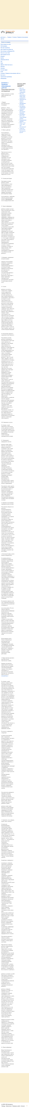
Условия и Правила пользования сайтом (10, 73)
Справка (9, 37)
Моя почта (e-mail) (5, 53)
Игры (2, 63)
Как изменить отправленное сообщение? (22, 108)
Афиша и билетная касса (6, 64)
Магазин (3, 66)
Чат (1, 61)
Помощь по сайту (10, 31)
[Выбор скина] (26, 1106)
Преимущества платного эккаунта (23, 101)
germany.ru (3, 37)
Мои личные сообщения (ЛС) (7, 51)
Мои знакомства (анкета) (7, 49)
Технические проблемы (6, 76)
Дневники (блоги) (5, 59)
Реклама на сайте (16, 1106)
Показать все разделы (5, 42)
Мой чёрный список (5, 54)
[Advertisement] (14, 14)
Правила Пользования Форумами (22, 112)
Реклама (3, 68)
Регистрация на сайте (6, 44)
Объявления (3, 78)
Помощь (3, 1106)
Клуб (2, 71)
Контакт (23, 1106)
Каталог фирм (4, 70)
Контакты (3, 75)
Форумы (3, 56)
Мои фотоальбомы (5, 47)
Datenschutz (9, 1106)
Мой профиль (4, 46)
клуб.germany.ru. (4, 675)
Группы (2, 58)
